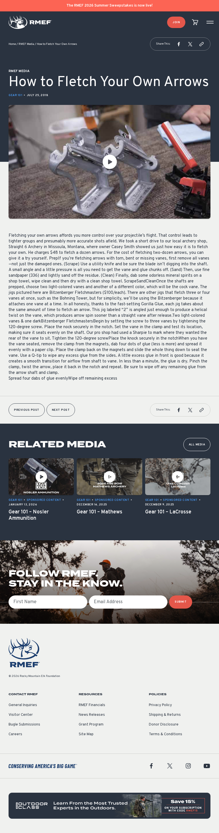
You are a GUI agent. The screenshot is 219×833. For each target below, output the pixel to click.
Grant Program (91, 724)
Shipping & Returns (165, 715)
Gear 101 (15, 95)
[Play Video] (109, 162)
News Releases (92, 715)
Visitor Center (21, 715)
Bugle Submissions (24, 724)
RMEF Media (26, 44)
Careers (15, 734)
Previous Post (26, 410)
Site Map (86, 734)
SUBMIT (180, 602)
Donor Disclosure (164, 724)
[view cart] (195, 22)
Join (176, 22)
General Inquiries (23, 705)
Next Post (61, 410)
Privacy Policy (160, 705)
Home (12, 44)
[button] (178, 44)
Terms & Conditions (165, 734)
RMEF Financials (92, 705)
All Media (197, 445)
